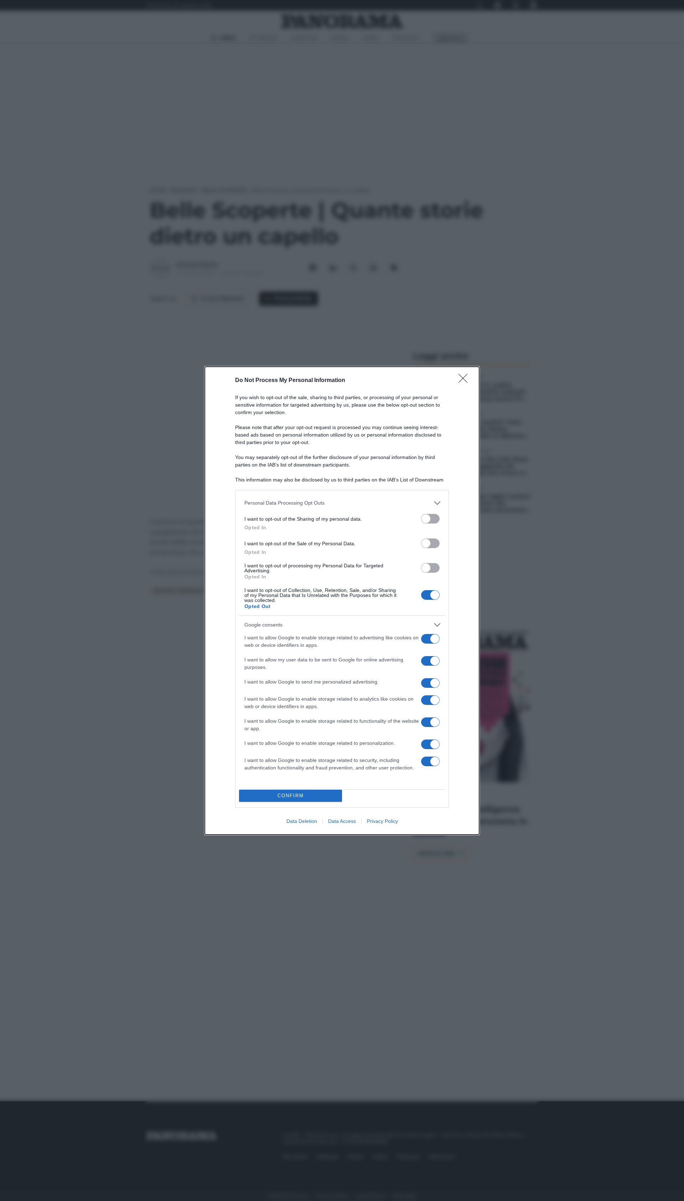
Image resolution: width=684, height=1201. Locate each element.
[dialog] (342, 601)
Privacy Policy (382, 821)
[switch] (430, 519)
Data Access (342, 821)
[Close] (465, 380)
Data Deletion (301, 821)
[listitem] (342, 503)
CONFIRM (291, 795)
